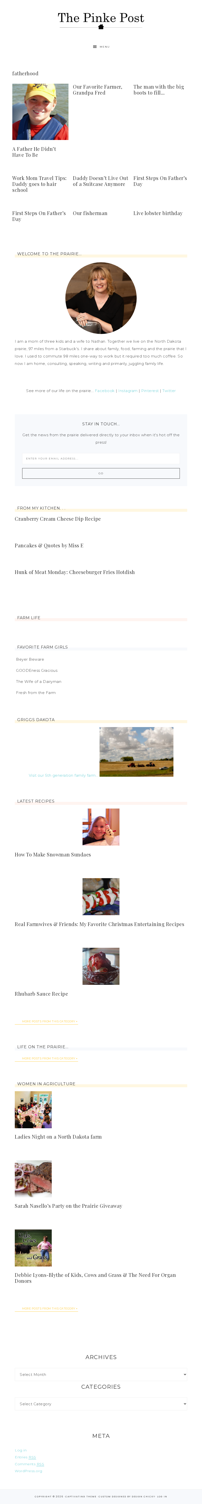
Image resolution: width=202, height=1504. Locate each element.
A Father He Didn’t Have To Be (34, 151)
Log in (21, 1450)
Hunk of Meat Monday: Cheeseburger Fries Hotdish (75, 572)
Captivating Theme (81, 1496)
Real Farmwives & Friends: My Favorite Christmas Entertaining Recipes (99, 924)
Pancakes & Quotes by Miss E (49, 545)
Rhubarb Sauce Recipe (41, 993)
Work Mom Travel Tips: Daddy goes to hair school (39, 184)
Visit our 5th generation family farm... (64, 775)
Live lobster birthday (158, 213)
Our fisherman (90, 213)
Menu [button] (105, 46)
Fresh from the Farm (36, 692)
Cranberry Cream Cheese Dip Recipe (58, 518)
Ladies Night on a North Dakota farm (58, 1136)
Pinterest (150, 390)
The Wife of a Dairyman (38, 681)
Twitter (169, 390)
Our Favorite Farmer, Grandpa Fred (97, 89)
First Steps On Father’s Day (160, 181)
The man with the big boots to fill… (159, 89)
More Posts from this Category (48, 1021)
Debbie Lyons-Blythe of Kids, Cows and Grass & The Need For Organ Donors (95, 1277)
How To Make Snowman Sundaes (53, 854)
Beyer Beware (30, 659)
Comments (29, 1464)
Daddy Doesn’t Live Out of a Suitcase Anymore (100, 181)
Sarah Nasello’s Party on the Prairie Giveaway (68, 1205)
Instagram (128, 390)
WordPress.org (28, 1471)
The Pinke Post (101, 20)
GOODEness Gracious (36, 670)
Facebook (105, 390)
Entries (25, 1457)
